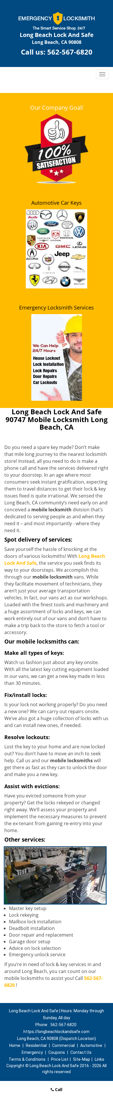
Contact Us (81, 1052)
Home (14, 1045)
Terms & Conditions (27, 1059)
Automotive (91, 1045)
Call (58, 1089)
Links (99, 1059)
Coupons (56, 1052)
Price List (59, 1059)
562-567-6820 (69, 52)
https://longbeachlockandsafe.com (56, 1031)
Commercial (63, 1045)
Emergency (32, 1052)
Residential (36, 1045)
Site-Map (81, 1059)
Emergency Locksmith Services (56, 307)
